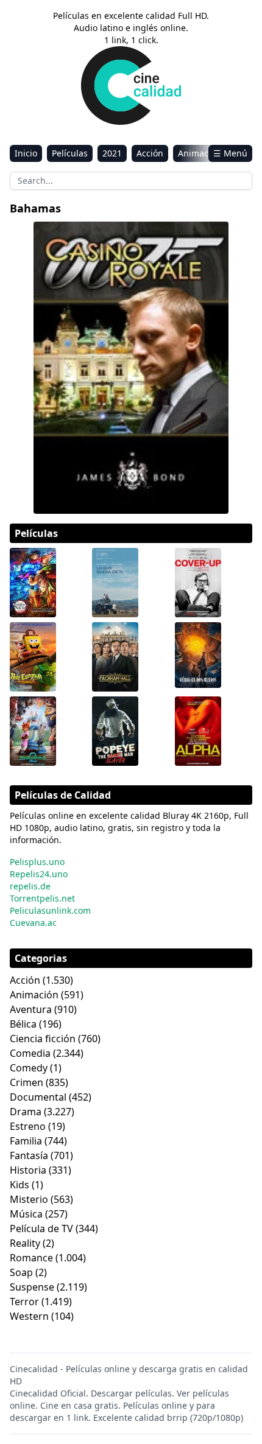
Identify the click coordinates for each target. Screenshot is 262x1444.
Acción (149, 153)
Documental (38, 1097)
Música (26, 1214)
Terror (24, 1301)
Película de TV (41, 1228)
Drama (25, 1111)
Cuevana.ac (33, 922)
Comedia (30, 1053)
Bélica (23, 1024)
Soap (21, 1272)
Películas (70, 153)
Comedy (29, 1067)
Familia (26, 1141)
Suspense (32, 1287)
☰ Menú (230, 153)
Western (29, 1316)
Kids (19, 1184)
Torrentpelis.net (42, 898)
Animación (199, 153)
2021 (112, 153)
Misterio (29, 1199)
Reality (25, 1243)
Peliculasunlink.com (50, 910)
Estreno (28, 1126)
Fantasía (29, 1155)
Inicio (26, 153)
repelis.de (30, 886)
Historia (28, 1170)
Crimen (26, 1082)
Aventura (31, 1009)
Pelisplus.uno (37, 861)
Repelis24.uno (39, 874)
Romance (31, 1257)
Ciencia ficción (43, 1038)
